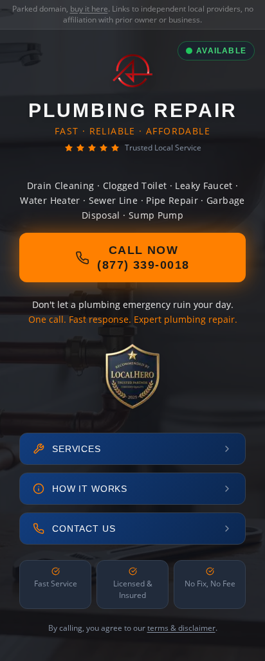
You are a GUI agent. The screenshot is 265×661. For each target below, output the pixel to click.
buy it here (89, 8)
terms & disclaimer (181, 627)
